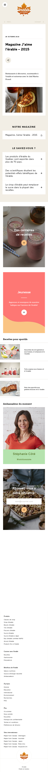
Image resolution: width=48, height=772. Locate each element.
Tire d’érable (8, 627)
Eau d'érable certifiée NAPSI (13, 638)
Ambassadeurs (9, 676)
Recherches (8, 698)
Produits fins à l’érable (11, 644)
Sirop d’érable (8, 622)
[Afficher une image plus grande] (24, 104)
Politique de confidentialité (13, 719)
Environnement (9, 695)
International (8, 692)
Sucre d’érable (9, 633)
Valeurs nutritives (9, 671)
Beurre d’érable (9, 625)
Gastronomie (8, 657)
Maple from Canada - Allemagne (14, 735)
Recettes (7, 655)
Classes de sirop (9, 619)
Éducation (7, 690)
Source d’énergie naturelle (13, 673)
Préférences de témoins (12, 725)
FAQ (5, 700)
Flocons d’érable (9, 630)
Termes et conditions (11, 722)
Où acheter (7, 711)
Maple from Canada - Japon (13, 741)
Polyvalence (8, 660)
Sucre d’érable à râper (11, 636)
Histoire (6, 687)
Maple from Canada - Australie (14, 738)
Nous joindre (8, 714)
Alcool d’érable (9, 641)
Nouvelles (7, 717)
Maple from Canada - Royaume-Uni (15, 746)
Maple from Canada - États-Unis (14, 744)
